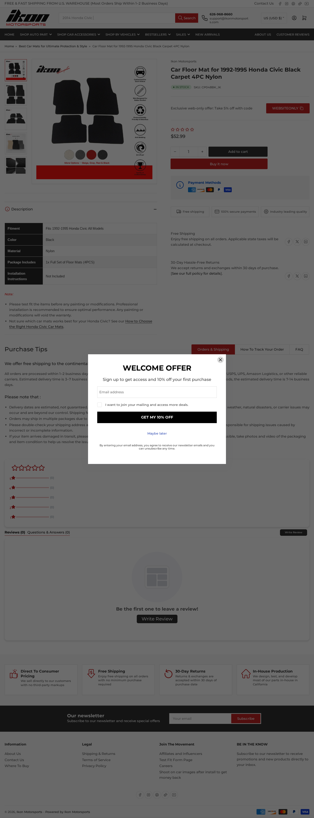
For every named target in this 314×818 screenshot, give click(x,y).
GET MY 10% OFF (157, 417)
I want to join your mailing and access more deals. (146, 405)
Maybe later (157, 433)
